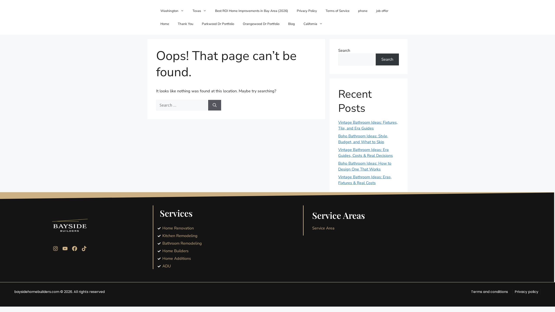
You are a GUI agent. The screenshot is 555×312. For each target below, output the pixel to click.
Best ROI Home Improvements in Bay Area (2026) (251, 11)
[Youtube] (65, 248)
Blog (291, 24)
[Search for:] (182, 105)
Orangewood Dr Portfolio (261, 24)
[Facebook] (74, 248)
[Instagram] (55, 248)
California (310, 24)
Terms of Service (337, 11)
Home (164, 24)
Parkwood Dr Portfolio (218, 24)
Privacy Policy (307, 11)
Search (344, 50)
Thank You (185, 24)
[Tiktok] (84, 248)
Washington (169, 11)
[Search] (214, 105)
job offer (382, 11)
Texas (197, 11)
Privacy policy (526, 291)
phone (362, 11)
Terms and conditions (489, 291)
